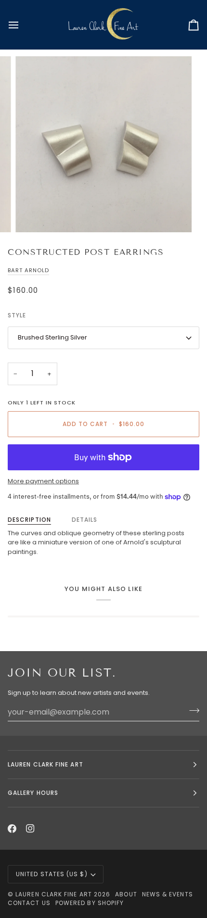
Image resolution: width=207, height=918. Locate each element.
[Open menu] (22, 25)
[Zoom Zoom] (103, 144)
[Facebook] (12, 828)
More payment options (43, 481)
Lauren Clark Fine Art (53, 894)
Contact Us (29, 903)
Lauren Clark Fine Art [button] (45, 764)
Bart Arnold (28, 270)
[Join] (191, 710)
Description (29, 520)
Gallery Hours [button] (33, 793)
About (126, 894)
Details (85, 520)
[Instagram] (30, 828)
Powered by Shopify (89, 903)
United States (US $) (52, 874)
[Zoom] (33, 214)
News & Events (167, 894)
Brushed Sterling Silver (52, 337)
